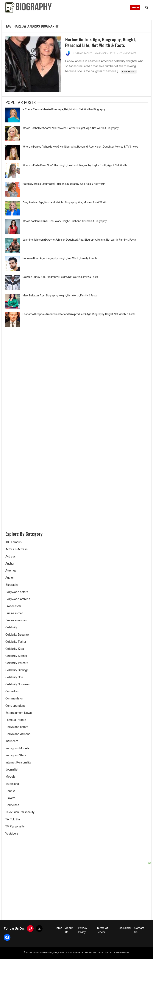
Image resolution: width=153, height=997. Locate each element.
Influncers (11, 741)
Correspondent (15, 705)
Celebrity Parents (16, 663)
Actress (10, 556)
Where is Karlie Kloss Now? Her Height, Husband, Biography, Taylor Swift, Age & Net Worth (75, 165)
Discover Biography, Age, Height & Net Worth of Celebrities (63, 952)
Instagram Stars (15, 755)
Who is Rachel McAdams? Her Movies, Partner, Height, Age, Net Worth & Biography (71, 128)
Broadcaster (13, 606)
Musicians (12, 784)
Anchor (9, 563)
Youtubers (11, 833)
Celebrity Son (14, 677)
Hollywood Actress (17, 734)
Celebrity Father (15, 641)
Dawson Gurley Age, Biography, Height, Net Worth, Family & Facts (60, 276)
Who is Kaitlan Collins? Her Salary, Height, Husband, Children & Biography (65, 221)
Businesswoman (16, 620)
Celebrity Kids (14, 649)
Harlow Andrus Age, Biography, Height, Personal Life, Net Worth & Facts (100, 42)
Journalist (11, 769)
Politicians (12, 805)
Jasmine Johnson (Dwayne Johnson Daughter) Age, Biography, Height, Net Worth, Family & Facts (79, 239)
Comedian (11, 691)
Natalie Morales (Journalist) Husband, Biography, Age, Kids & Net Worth (64, 183)
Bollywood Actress (17, 599)
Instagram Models (17, 748)
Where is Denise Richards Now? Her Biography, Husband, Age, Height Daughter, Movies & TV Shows (80, 146)
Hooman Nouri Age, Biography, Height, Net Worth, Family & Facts (60, 258)
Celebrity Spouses (17, 684)
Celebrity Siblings (17, 670)
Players (10, 798)
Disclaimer (125, 928)
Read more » (128, 71)
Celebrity (11, 627)
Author (9, 577)
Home (58, 928)
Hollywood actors (16, 727)
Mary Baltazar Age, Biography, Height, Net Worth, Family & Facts (60, 295)
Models (10, 776)
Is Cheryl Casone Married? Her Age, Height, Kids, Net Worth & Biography (64, 109)
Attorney (10, 570)
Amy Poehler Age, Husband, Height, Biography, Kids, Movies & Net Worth (65, 202)
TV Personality (15, 826)
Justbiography (82, 53)
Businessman (14, 613)
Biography (11, 585)
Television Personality (20, 812)
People (10, 791)
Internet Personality (18, 762)
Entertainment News (18, 713)
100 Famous (13, 542)
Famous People (15, 720)
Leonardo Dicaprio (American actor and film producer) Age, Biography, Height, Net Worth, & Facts (79, 314)
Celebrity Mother (16, 656)
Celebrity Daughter (17, 634)
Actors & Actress (16, 549)
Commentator (14, 698)
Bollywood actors (16, 592)
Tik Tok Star (13, 819)
